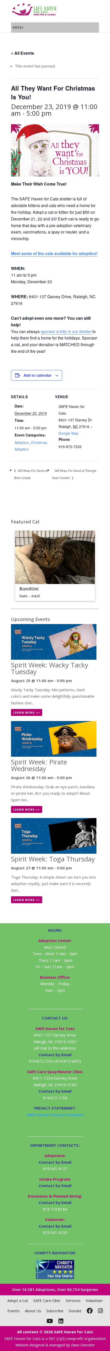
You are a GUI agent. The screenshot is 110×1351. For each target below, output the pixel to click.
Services (73, 1300)
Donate (75, 1310)
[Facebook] (89, 1311)
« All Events (22, 53)
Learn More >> (26, 712)
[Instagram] (100, 1311)
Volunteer (94, 1300)
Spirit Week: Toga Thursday (53, 858)
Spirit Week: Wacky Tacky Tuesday (49, 668)
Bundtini (29, 589)
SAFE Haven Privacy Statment (55, 1114)
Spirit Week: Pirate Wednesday (39, 765)
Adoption (22, 442)
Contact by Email (55, 1162)
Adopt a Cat (17, 1300)
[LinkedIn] (61, 1321)
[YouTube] (50, 1321)
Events (13, 1310)
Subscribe (54, 1310)
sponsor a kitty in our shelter (66, 331)
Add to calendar (37, 375)
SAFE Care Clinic (47, 1300)
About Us (33, 1310)
